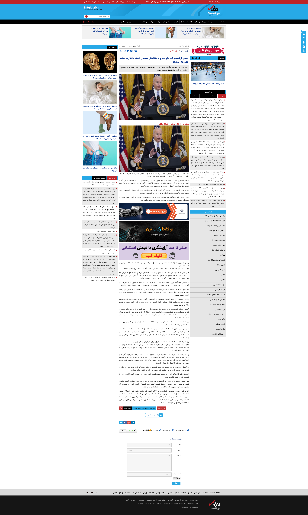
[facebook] (125, 422)
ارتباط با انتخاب (130, 2)
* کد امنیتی (176, 474)
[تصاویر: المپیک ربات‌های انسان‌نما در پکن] (208, 71)
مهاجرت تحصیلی (219, 284)
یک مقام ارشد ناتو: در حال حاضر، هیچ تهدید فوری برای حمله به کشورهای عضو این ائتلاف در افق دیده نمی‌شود (99, 225)
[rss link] (96, 492)
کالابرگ (222, 274)
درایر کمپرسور (220, 269)
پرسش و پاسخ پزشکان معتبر (214, 215)
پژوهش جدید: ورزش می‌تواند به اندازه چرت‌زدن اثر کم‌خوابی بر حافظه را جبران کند (190, 32)
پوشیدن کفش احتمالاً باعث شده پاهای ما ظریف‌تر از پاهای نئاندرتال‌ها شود (144, 31)
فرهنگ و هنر (167, 22)
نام (179, 444)
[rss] (92, 22)
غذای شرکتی (220, 265)
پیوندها (122, 2)
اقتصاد (189, 22)
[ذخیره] (128, 51)
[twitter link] (87, 492)
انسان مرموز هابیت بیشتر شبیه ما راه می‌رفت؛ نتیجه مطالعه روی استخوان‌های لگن (100, 76)
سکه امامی (221, 319)
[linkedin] (133, 422)
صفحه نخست (220, 22)
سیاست (210, 22)
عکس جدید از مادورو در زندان (106, 231)
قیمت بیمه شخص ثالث (216, 294)
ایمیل (178, 450)
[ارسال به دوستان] (125, 51)
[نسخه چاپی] (121, 51)
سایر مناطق (174, 50)
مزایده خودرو (220, 309)
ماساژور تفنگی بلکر (218, 250)
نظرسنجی (87, 2)
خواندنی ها (144, 22)
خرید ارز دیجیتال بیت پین (215, 220)
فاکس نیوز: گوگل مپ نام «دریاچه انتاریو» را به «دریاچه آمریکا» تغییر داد (99, 251)
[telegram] (88, 22)
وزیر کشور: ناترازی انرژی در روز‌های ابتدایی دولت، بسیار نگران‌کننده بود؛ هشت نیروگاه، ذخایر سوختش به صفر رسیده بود (207, 203)
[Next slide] (193, 58)
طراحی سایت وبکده (217, 304)
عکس (123, 22)
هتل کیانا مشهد (219, 245)
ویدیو (129, 22)
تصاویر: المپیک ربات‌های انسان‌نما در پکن (208, 83)
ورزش (152, 22)
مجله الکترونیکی (150, 500)
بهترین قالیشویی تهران (216, 314)
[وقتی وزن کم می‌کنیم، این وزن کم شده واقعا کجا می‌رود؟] (100, 153)
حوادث (158, 22)
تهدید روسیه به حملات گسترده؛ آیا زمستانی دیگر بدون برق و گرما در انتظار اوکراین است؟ (99, 279)
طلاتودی (222, 279)
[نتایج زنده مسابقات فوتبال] (304, 50)
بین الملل (202, 22)
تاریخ (195, 22)
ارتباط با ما (185, 500)
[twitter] (84, 22)
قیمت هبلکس (220, 289)
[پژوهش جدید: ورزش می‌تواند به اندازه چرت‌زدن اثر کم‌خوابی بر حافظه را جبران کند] (100, 92)
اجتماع (183, 22)
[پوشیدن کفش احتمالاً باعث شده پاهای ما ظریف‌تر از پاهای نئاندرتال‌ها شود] (100, 122)
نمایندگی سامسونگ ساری (215, 260)
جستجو (133, 500)
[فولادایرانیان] (154, 211)
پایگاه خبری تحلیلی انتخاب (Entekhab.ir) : (174, 124)
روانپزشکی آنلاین (218, 334)
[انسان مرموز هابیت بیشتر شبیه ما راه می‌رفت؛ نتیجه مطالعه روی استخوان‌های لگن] (100, 62)
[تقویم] (304, 46)
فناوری (176, 22)
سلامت (135, 22)
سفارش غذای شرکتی (217, 299)
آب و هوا (115, 2)
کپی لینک (161, 408)
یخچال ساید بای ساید (217, 230)
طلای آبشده (220, 329)
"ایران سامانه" (185, 507)
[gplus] (129, 422)
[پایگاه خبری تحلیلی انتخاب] (215, 11)
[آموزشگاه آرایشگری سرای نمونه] (154, 251)
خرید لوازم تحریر (219, 235)
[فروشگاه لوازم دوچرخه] (154, 231)
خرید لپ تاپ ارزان (218, 240)
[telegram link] (92, 492)
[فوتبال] (304, 42)
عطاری (222, 255)
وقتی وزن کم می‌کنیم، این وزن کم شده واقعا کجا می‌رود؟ (99, 31)
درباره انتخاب (194, 500)
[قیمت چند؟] (304, 38)
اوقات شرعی (106, 2)
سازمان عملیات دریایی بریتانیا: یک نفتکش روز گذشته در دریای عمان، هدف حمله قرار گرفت (99, 183)
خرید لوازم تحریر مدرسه (216, 225)
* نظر (178, 455)
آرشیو (127, 500)
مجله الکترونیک (96, 2)
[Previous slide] (199, 58)
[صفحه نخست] (304, 34)
